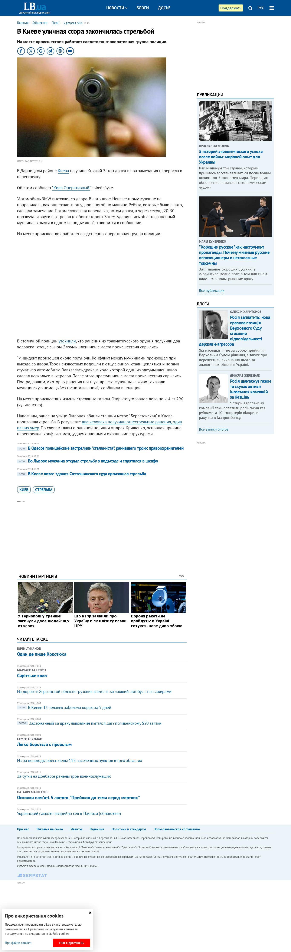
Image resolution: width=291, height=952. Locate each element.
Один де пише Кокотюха (41, 654)
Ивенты (76, 829)
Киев (24, 489)
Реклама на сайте (50, 829)
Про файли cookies (18, 943)
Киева (63, 170)
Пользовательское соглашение (177, 829)
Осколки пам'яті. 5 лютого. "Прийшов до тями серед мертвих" (78, 797)
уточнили (67, 341)
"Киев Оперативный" (71, 187)
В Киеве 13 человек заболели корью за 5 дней (65, 707)
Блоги (143, 7)
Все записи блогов (213, 429)
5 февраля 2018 (72, 23)
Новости (115, 7)
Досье (164, 7)
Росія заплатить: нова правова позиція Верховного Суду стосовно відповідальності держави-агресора (234, 330)
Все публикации (211, 290)
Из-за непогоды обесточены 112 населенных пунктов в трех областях (79, 760)
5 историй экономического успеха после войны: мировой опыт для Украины (230, 157)
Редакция (97, 829)
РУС (261, 8)
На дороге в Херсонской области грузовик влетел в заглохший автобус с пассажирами (94, 691)
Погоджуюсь (71, 943)
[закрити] (90, 912)
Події (55, 22)
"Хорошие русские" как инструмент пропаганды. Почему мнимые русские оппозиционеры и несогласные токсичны (234, 255)
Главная (23, 22)
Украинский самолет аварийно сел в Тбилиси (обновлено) (69, 813)
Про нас (23, 829)
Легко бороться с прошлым (44, 744)
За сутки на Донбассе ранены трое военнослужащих (64, 776)
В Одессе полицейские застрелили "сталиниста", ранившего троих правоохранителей (101, 448)
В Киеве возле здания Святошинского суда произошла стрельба (82, 474)
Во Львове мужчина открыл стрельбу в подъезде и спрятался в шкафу (88, 461)
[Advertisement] (102, 534)
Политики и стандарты (129, 829)
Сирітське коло (32, 676)
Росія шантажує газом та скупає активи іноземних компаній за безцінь (250, 389)
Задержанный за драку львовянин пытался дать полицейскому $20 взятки (90, 723)
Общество (40, 22)
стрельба (43, 489)
